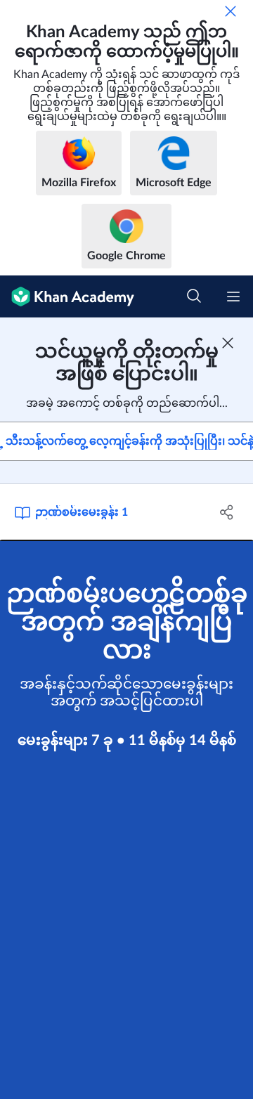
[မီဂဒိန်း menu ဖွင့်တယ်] (233, 296)
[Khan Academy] (67, 296)
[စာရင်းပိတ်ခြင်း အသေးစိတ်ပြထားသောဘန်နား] (228, 343)
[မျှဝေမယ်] (227, 512)
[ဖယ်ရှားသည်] (230, 11)
